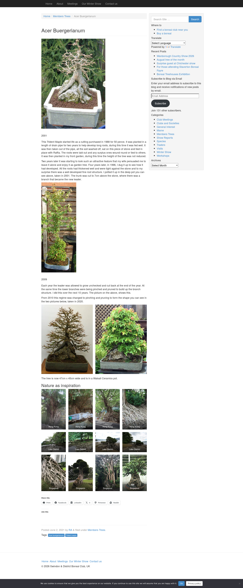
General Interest (166, 127)
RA (70, 530)
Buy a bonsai (164, 33)
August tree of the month (170, 59)
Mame (160, 130)
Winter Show (164, 152)
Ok (181, 583)
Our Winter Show (91, 3)
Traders (161, 145)
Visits (160, 148)
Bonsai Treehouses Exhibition (173, 74)
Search (195, 19)
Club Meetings (165, 119)
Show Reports (165, 137)
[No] (239, 583)
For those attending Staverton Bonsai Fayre (178, 68)
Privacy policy (194, 583)
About (60, 3)
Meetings (72, 3)
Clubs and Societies (168, 123)
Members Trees (61, 16)
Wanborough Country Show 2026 (175, 56)
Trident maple (71, 535)
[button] (67, 339)
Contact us (111, 3)
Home (49, 3)
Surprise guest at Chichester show (176, 63)
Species (161, 141)
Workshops (163, 155)
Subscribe (160, 103)
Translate (175, 47)
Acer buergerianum (56, 535)
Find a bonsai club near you (172, 29)
